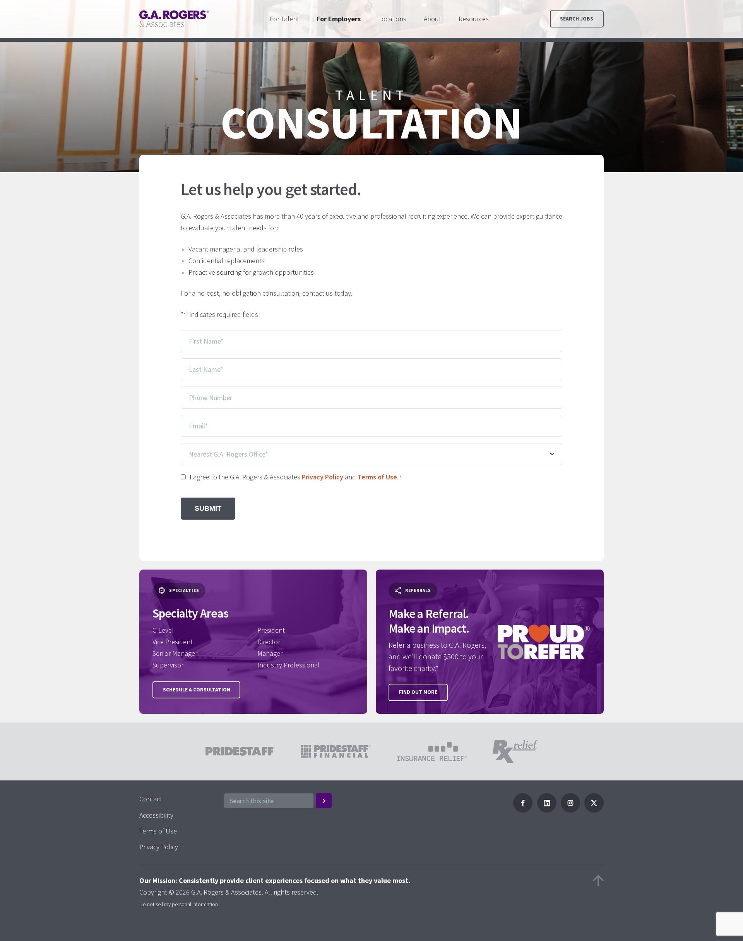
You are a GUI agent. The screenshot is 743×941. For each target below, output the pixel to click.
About (432, 18)
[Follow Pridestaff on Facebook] (522, 810)
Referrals (418, 590)
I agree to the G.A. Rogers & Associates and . (295, 476)
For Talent (284, 18)
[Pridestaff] (174, 18)
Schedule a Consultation (196, 689)
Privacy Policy (322, 476)
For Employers (339, 18)
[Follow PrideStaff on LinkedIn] (546, 810)
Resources (474, 18)
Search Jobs (576, 18)
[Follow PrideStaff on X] (594, 810)
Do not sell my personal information (178, 904)
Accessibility (156, 815)
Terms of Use (377, 476)
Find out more (418, 692)
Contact (150, 798)
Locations (392, 18)
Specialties (184, 590)
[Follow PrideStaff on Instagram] (570, 810)
